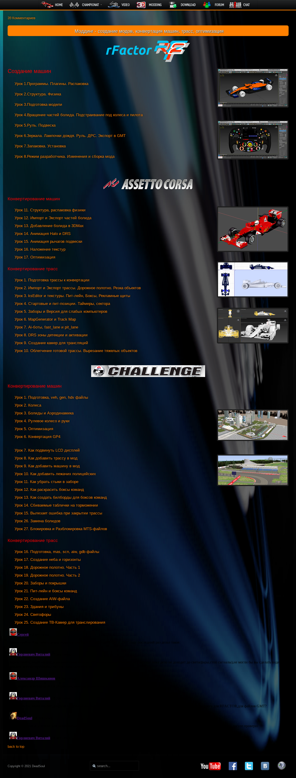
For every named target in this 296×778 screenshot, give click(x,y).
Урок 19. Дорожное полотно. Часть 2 (47, 575)
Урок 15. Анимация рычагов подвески (48, 241)
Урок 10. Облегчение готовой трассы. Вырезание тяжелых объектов (76, 351)
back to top (16, 746)
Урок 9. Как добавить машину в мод (47, 466)
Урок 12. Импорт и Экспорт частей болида (53, 218)
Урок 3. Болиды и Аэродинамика (44, 413)
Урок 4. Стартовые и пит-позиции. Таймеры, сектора (62, 303)
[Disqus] (148, 684)
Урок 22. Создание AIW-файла (42, 599)
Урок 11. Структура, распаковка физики (50, 210)
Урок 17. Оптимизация (35, 257)
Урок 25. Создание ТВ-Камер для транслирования (60, 622)
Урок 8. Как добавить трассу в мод (46, 458)
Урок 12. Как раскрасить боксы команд (49, 489)
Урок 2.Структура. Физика (38, 94)
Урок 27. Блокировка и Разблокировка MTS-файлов (61, 529)
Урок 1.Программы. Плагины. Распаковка (51, 84)
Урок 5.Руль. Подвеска (35, 125)
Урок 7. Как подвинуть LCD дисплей (47, 450)
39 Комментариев (21, 18)
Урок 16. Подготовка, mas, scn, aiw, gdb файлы (57, 552)
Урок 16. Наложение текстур (40, 249)
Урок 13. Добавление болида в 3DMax (49, 226)
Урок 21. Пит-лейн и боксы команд (46, 591)
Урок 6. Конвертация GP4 (37, 437)
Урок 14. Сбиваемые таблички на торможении (56, 505)
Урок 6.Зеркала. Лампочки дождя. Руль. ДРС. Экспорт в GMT (70, 136)
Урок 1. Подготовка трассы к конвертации (52, 280)
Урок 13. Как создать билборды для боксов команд (61, 497)
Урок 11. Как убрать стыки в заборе (46, 482)
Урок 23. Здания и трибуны (39, 607)
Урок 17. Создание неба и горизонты (48, 559)
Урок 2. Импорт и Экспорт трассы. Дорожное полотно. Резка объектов (78, 288)
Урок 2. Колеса (28, 405)
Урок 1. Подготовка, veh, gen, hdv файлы (51, 397)
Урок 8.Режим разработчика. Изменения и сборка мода (64, 156)
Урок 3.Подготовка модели (38, 104)
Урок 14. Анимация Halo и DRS (43, 233)
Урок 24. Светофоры (33, 614)
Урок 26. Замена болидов (37, 521)
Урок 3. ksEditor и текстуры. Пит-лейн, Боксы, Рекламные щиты (72, 296)
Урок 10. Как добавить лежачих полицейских (55, 474)
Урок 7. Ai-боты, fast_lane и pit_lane (46, 327)
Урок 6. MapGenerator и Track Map (45, 319)
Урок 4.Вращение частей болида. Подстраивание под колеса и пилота (79, 115)
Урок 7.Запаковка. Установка (40, 146)
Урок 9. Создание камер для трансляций (51, 343)
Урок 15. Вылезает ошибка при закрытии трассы (58, 513)
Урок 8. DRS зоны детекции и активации (51, 335)
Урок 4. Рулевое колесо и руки (42, 421)
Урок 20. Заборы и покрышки (40, 583)
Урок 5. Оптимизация (34, 429)
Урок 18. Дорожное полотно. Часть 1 (47, 567)
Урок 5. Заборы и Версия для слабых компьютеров (61, 311)
